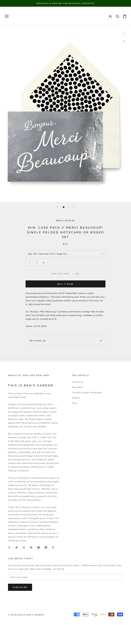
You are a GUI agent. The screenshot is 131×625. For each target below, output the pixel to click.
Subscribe (20, 587)
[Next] (73, 206)
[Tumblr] (53, 547)
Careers (76, 397)
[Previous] (57, 206)
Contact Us (77, 381)
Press (74, 403)
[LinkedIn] (46, 547)
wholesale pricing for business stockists (65, 3)
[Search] (117, 16)
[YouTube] (38, 547)
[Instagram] (24, 547)
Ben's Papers (65, 220)
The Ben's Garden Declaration (87, 392)
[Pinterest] (31, 547)
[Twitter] (16, 547)
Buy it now (66, 284)
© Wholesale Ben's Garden (26, 615)
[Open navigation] (7, 16)
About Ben (77, 387)
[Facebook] (9, 547)
